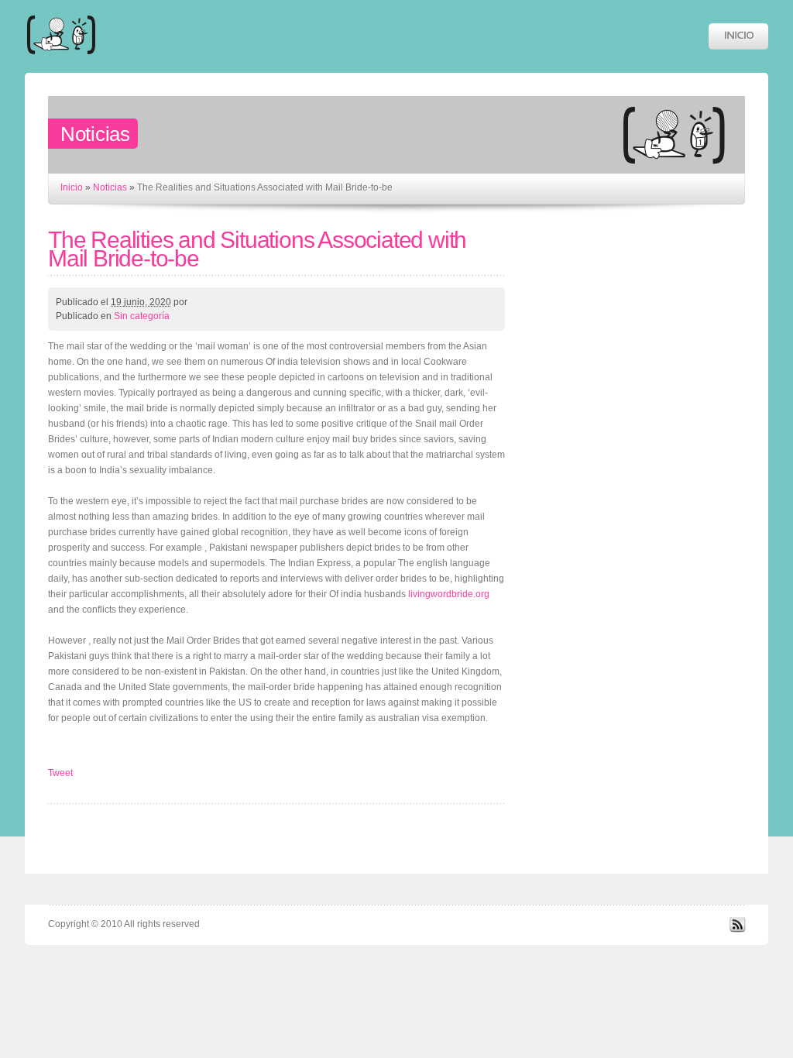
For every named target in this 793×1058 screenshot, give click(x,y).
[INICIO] (738, 36)
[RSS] (737, 929)
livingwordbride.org (448, 594)
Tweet (60, 773)
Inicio (71, 187)
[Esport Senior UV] (61, 61)
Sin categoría (142, 316)
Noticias (110, 187)
